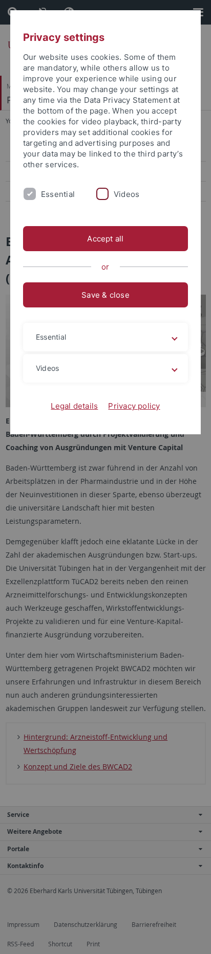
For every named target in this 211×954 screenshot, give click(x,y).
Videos (126, 194)
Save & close (105, 295)
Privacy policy (134, 406)
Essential (58, 194)
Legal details (74, 406)
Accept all (105, 238)
